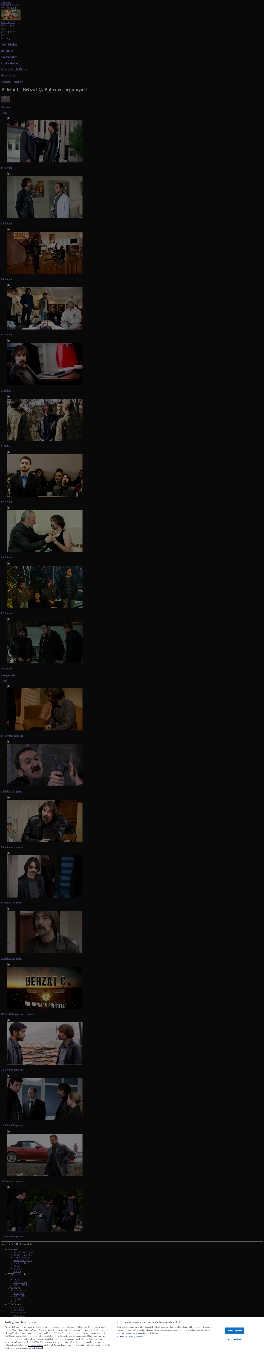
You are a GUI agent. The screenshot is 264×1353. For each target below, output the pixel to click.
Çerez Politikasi (35, 1348)
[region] (132, 1335)
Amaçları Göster (234, 1339)
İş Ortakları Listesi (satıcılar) (130, 1336)
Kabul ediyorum (235, 1330)
